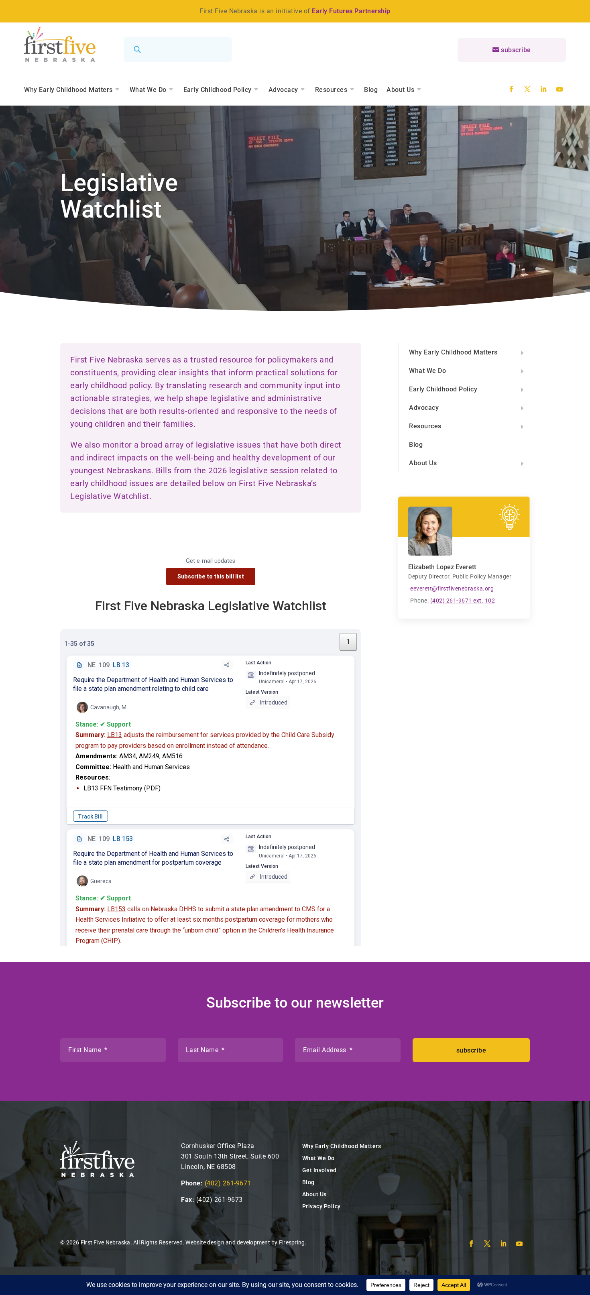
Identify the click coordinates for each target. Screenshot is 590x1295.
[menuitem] (464, 352)
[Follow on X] (527, 89)
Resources (331, 90)
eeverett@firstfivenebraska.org (452, 588)
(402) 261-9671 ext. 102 (462, 600)
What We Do (148, 90)
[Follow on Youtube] (559, 89)
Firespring (292, 1242)
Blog (371, 90)
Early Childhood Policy (217, 90)
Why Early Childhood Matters (68, 90)
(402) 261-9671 (228, 1183)
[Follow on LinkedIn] (543, 89)
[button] (464, 352)
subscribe (516, 50)
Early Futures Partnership (351, 11)
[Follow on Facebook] (511, 89)
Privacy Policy (321, 1206)
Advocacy (283, 90)
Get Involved (319, 1170)
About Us (400, 90)
